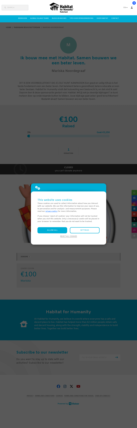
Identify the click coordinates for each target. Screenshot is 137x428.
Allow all (52, 230)
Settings (84, 230)
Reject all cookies (68, 236)
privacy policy (51, 211)
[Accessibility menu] (134, 3)
